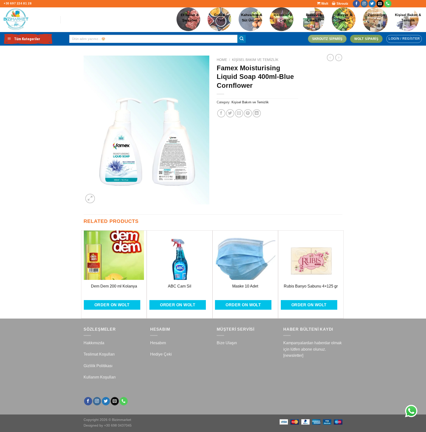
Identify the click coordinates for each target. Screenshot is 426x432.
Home (222, 60)
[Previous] (84, 274)
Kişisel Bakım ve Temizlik (255, 60)
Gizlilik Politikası (98, 366)
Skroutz (342, 3)
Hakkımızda (94, 343)
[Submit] (241, 39)
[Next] (341, 274)
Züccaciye (376, 15)
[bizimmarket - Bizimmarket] (28, 19)
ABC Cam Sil (179, 286)
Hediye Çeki (161, 354)
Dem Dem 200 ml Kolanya (114, 286)
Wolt (324, 3)
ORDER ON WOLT (112, 305)
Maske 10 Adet (245, 286)
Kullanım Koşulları (100, 377)
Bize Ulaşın (227, 343)
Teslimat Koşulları (99, 354)
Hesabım (158, 343)
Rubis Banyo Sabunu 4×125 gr (311, 286)
